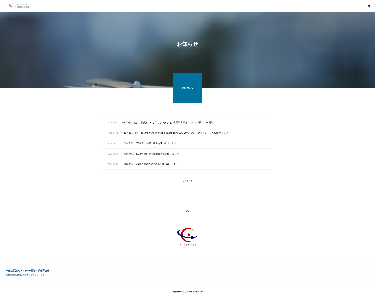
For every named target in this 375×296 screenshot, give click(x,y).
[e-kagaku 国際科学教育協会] (20, 6)
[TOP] (187, 210)
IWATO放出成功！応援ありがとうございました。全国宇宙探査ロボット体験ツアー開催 (167, 122)
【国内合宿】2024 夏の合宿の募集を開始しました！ (149, 143)
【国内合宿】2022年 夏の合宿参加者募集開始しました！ (151, 153)
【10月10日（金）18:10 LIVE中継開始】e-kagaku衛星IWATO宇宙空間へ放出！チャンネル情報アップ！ (175, 133)
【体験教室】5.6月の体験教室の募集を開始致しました (150, 164)
